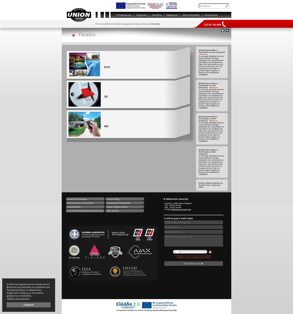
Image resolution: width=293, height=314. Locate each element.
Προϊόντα (157, 14)
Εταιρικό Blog (113, 199)
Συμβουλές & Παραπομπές (118, 203)
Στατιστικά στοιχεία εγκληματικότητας (85, 210)
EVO (107, 67)
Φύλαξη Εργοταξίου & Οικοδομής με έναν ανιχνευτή (212, 52)
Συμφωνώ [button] (29, 304)
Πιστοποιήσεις (74, 207)
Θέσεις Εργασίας (191, 14)
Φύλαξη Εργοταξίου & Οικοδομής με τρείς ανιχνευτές (208, 85)
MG (106, 126)
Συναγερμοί (125, 24)
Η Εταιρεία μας (123, 14)
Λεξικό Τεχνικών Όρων (117, 207)
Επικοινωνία (210, 14)
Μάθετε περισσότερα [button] (18, 298)
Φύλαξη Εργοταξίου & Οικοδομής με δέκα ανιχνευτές (208, 152)
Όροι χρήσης (113, 210)
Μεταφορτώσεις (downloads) (80, 203)
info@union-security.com (181, 209)
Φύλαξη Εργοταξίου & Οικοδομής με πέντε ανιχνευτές (208, 119)
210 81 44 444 (175, 205)
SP (106, 96)
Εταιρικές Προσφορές (77, 199)
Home (99, 24)
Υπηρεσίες (141, 14)
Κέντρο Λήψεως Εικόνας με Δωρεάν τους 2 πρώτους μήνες (211, 185)
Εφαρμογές (172, 14)
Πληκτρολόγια (141, 24)
